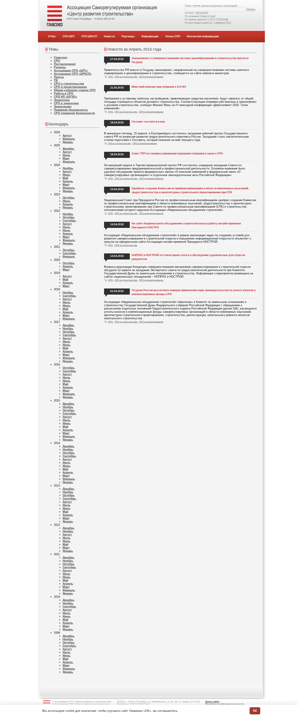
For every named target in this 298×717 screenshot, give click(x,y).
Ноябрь (68, 168)
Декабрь (68, 148)
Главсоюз (60, 57)
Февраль (69, 138)
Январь (68, 142)
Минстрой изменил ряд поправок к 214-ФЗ (159, 86)
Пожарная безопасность (71, 109)
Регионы (60, 67)
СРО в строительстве (69, 83)
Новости (109, 36)
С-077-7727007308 (218, 19)
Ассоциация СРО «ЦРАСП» (73, 73)
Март (66, 158)
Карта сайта (212, 701)
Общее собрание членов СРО (75, 90)
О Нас (52, 36)
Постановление (64, 64)
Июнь (66, 174)
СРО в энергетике (66, 103)
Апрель (68, 181)
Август (67, 135)
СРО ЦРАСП (89, 36)
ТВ (56, 80)
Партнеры (128, 36)
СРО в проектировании (70, 87)
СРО (57, 60)
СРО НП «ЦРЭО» (65, 96)
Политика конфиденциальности (224, 704)
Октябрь (69, 197)
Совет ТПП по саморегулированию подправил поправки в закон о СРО (177, 153)
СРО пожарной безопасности (74, 113)
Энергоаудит (63, 106)
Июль (66, 155)
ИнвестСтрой (207, 16)
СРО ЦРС (69, 36)
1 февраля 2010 (222, 22)
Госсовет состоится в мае (148, 121)
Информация (149, 36)
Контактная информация (203, 36)
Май (65, 178)
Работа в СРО (63, 93)
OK (255, 710)
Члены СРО (172, 36)
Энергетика (62, 100)
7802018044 (201, 13)
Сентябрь (69, 220)
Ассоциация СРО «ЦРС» (71, 70)
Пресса (59, 77)
